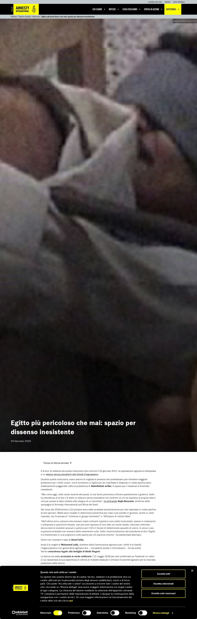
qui (71, 600)
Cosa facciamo (130, 9)
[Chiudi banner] (192, 571)
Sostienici (171, 9)
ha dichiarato (110, 501)
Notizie (112, 9)
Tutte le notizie (24, 16)
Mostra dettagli (161, 613)
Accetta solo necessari (163, 593)
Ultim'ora (36, 16)
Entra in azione (151, 9)
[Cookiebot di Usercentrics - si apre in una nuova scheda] (19, 613)
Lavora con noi (155, 2)
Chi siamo (97, 9)
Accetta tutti (163, 573)
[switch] (86, 612)
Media (167, 2)
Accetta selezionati (163, 583)
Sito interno (179, 2)
